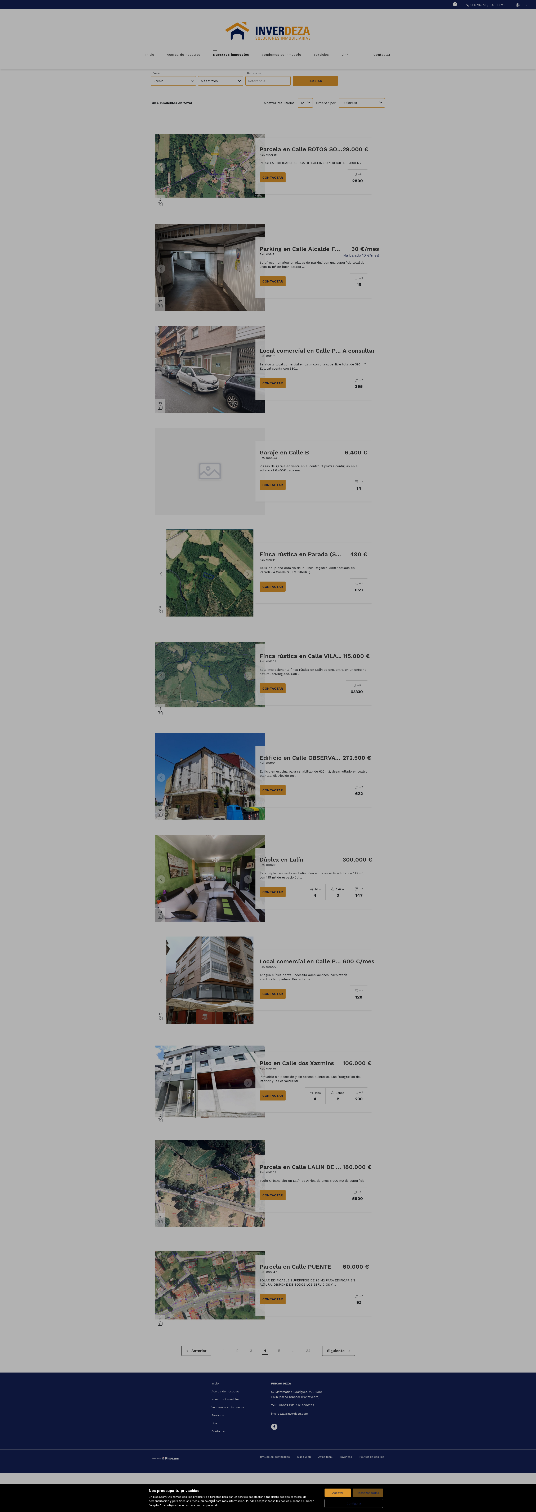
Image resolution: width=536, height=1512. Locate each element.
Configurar (354, 1503)
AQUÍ (211, 1501)
